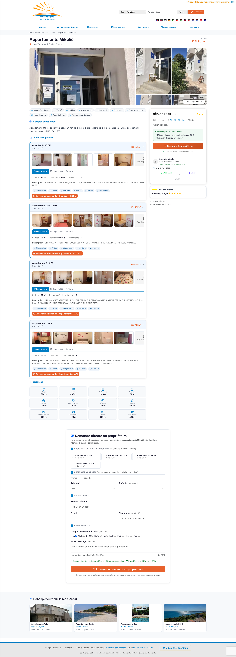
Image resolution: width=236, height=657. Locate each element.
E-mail (75, 513)
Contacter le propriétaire (180, 146)
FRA (73, 535)
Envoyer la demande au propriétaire (119, 569)
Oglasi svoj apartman (177, 647)
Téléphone (129, 513)
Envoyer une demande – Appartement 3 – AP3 (57, 314)
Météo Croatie (118, 27)
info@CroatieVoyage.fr (143, 648)
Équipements (41, 171)
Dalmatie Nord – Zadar (39, 33)
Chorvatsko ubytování (131, 653)
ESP (111, 535)
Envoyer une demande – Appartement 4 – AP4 (57, 374)
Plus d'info (194, 27)
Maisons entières (168, 27)
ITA (105, 535)
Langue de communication (89, 531)
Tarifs (70, 171)
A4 (183, 120)
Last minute (143, 27)
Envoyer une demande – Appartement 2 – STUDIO (59, 253)
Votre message (83, 541)
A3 (179, 120)
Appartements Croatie (67, 27)
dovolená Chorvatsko (148, 653)
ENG (89, 535)
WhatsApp (167, 173)
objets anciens (85, 653)
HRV (127, 535)
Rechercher (197, 12)
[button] (178, 192)
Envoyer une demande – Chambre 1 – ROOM (56, 196)
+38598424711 (163, 168)
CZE (80, 535)
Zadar (53, 33)
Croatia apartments (107, 653)
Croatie (42, 27)
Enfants (128, 483)
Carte (179, 179)
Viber (193, 173)
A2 (175, 120)
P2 (171, 120)
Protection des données (116, 648)
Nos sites (95, 653)
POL (135, 535)
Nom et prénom (79, 501)
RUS (119, 535)
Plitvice (118, 653)
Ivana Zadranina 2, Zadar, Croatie (47, 44)
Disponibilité (58, 171)
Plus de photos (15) (195, 101)
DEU (97, 535)
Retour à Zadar (159, 201)
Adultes (76, 483)
